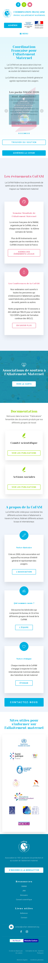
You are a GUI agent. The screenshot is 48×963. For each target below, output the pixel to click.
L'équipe (24, 627)
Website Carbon (30, 941)
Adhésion (24, 913)
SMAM (24, 886)
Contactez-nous (24, 702)
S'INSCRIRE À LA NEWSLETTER (24, 870)
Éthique (24, 683)
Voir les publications (24, 453)
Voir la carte (24, 384)
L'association (24, 572)
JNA (24, 891)
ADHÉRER (12, 25)
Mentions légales (22, 960)
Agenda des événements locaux (24, 253)
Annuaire (24, 895)
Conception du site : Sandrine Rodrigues (34, 952)
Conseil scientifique (24, 899)
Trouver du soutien (24, 142)
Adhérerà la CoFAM (24, 153)
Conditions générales (37, 960)
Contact (24, 917)
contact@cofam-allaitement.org (27, 927)
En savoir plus (24, 325)
